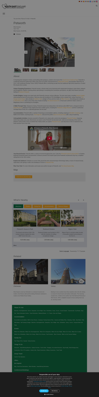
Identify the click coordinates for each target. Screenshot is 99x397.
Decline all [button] (55, 390)
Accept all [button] (44, 390)
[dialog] (49, 384)
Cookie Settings (64, 386)
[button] (49, 394)
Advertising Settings (35, 386)
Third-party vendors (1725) (39, 381)
